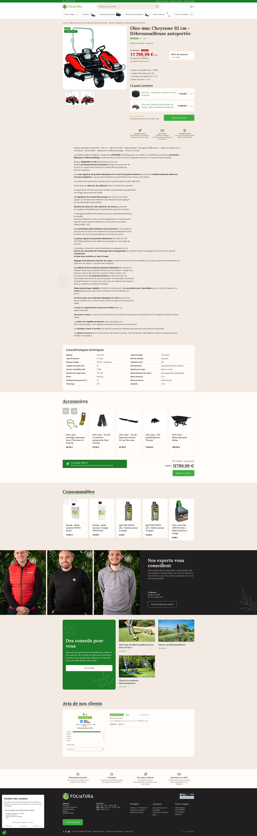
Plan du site (129, 831)
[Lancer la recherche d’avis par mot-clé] (103, 749)
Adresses (178, 814)
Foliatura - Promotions (138, 808)
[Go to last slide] (64, 98)
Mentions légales (98, 831)
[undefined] (94, 724)
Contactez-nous (73, 822)
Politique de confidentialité (114, 831)
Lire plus (122, 651)
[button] (72, 98)
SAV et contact (163, 1)
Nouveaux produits (137, 810)
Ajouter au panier (179, 117)
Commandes (179, 812)
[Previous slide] (66, 501)
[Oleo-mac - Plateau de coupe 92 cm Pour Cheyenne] (136, 94)
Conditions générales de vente (81, 831)
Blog (154, 815)
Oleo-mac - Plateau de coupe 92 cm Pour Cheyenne (158, 93)
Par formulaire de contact (162, 604)
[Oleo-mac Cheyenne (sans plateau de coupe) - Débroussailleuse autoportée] (136, 106)
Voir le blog (89, 668)
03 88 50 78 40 (69, 1)
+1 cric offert (175, 57)
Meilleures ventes (136, 812)
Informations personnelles (180, 809)
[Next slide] (126, 98)
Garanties (156, 810)
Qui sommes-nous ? (160, 808)
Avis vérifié (145, 715)
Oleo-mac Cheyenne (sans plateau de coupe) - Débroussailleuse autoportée (157, 105)
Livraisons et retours (160, 812)
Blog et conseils (177, 1)
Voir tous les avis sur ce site (85, 728)
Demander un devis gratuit (140, 61)
